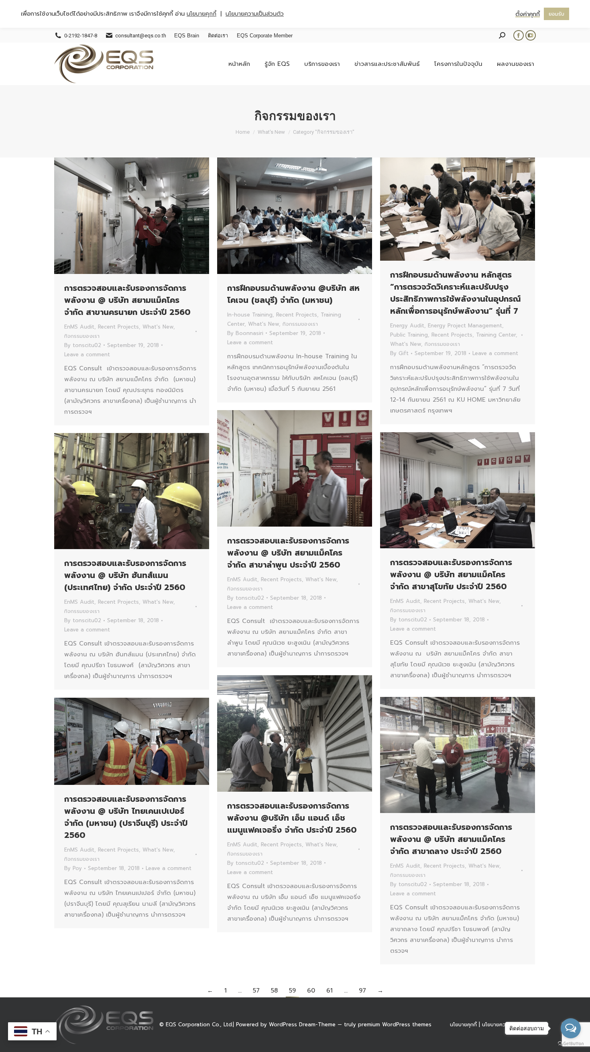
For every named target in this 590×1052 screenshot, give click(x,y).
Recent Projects (118, 327)
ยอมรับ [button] (556, 14)
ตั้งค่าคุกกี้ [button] (527, 14)
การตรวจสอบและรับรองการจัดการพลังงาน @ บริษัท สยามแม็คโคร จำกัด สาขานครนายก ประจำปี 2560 (127, 300)
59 (292, 990)
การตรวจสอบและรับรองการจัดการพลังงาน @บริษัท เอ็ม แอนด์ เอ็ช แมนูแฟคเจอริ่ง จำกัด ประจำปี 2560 (292, 818)
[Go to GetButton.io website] (571, 1043)
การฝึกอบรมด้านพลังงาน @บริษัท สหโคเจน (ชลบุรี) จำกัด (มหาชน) (293, 294)
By (82, 345)
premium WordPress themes (394, 1024)
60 (311, 990)
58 (274, 990)
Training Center (496, 335)
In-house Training (250, 315)
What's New (157, 327)
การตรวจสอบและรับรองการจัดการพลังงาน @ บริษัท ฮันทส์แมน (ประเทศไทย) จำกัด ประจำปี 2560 (125, 575)
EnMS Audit (79, 327)
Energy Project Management (465, 325)
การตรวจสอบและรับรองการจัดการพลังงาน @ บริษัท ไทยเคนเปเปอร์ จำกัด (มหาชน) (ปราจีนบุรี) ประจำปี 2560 (125, 817)
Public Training (409, 335)
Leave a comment (87, 354)
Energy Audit (407, 325)
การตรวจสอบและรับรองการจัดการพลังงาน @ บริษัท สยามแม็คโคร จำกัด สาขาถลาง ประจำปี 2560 (451, 839)
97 (362, 990)
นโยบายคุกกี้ (463, 1024)
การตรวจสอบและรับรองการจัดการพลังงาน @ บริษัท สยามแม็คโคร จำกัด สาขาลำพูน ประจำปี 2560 (288, 553)
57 (256, 990)
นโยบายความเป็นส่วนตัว (255, 14)
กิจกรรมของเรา (82, 336)
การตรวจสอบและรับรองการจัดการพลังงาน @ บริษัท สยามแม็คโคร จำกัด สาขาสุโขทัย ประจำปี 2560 (451, 574)
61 (329, 990)
